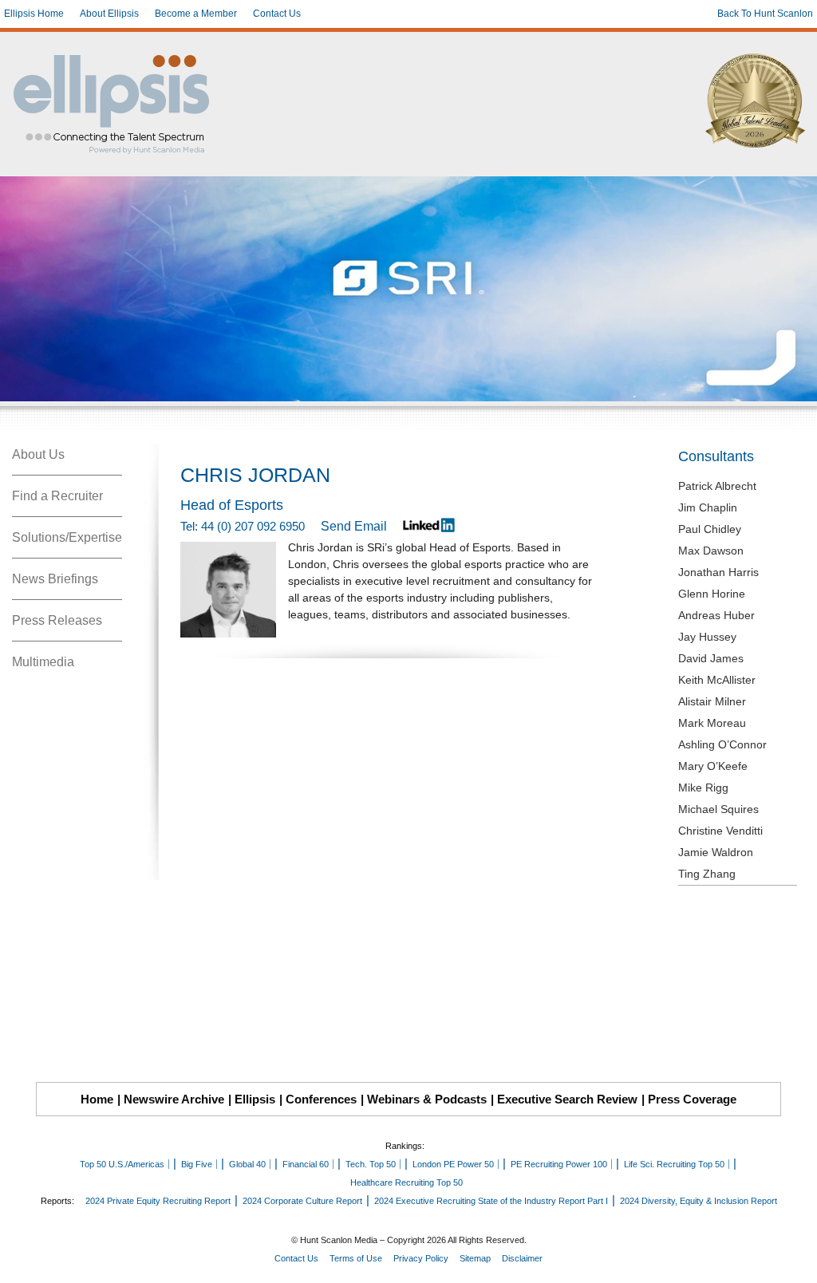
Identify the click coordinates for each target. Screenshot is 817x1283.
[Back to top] (794, 1260)
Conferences (321, 1099)
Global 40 (247, 1164)
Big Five (196, 1164)
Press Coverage (692, 1099)
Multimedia (43, 662)
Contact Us (277, 13)
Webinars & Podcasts (427, 1099)
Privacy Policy (420, 1258)
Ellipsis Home (34, 13)
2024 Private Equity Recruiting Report (158, 1201)
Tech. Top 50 (370, 1164)
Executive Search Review (567, 1099)
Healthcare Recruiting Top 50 (406, 1182)
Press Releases (57, 620)
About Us (38, 454)
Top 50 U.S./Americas (122, 1164)
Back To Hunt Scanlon (765, 13)
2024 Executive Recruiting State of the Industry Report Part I (491, 1201)
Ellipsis (255, 1099)
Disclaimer (522, 1258)
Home (97, 1099)
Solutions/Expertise (67, 537)
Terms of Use (356, 1258)
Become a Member (196, 13)
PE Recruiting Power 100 (559, 1164)
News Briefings (55, 579)
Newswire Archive (174, 1099)
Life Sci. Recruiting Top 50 (674, 1164)
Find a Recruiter (57, 496)
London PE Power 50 (453, 1164)
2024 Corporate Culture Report (302, 1201)
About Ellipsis (109, 13)
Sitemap (475, 1258)
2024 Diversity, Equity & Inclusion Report (698, 1201)
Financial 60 (305, 1164)
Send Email (354, 526)
